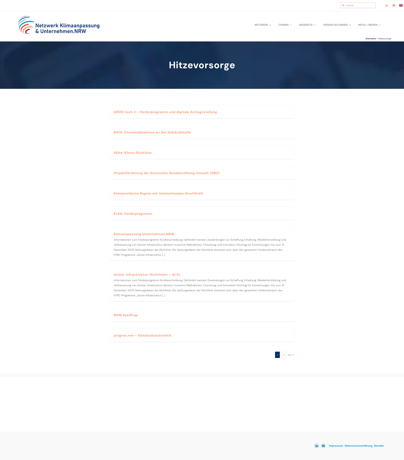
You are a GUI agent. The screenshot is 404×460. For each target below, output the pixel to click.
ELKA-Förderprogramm (133, 214)
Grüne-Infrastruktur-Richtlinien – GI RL (147, 274)
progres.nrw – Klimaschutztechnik (143, 335)
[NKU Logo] (59, 16)
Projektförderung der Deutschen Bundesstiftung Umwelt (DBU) (167, 173)
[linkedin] (316, 445)
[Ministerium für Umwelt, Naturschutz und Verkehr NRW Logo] (335, 394)
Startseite (370, 38)
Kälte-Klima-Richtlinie (133, 153)
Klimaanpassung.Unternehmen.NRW (144, 234)
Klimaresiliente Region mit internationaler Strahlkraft (158, 193)
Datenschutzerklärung (359, 445)
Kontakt (379, 445)
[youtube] (323, 445)
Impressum (336, 445)
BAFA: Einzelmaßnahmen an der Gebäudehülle (152, 132)
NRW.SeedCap (126, 315)
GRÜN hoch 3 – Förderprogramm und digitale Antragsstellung (165, 112)
